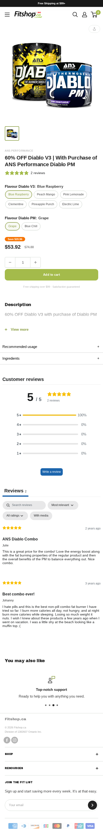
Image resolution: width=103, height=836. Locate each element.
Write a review (51, 471)
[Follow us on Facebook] (7, 740)
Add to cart (51, 274)
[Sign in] (84, 14)
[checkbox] (41, 516)
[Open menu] (7, 14)
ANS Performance (19, 150)
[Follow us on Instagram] (14, 740)
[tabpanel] (51, 568)
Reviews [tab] (15, 490)
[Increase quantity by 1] (35, 262)
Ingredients (50, 358)
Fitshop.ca (15, 719)
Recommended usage (50, 347)
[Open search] (75, 14)
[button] (51, 415)
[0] (94, 14)
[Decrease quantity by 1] (10, 262)
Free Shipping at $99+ (51, 3)
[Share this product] (94, 29)
